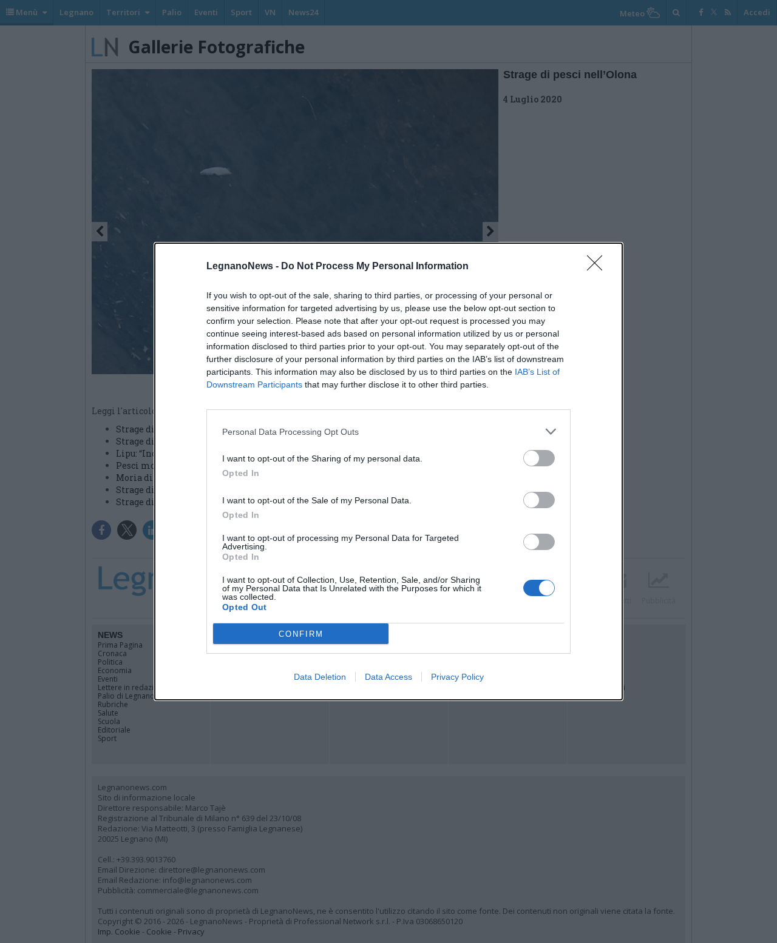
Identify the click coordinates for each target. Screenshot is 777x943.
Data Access (388, 677)
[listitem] (388, 431)
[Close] (598, 266)
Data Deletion (320, 677)
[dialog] (388, 471)
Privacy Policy (457, 677)
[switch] (539, 458)
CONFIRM (301, 634)
